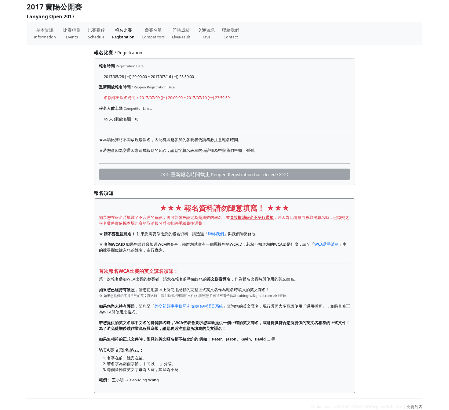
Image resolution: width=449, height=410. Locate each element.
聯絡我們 (230, 33)
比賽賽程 (96, 33)
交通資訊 (206, 33)
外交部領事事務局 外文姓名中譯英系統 (189, 306)
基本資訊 (45, 33)
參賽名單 (153, 33)
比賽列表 (414, 406)
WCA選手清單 (326, 244)
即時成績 (181, 33)
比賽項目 (71, 33)
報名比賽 (123, 33)
